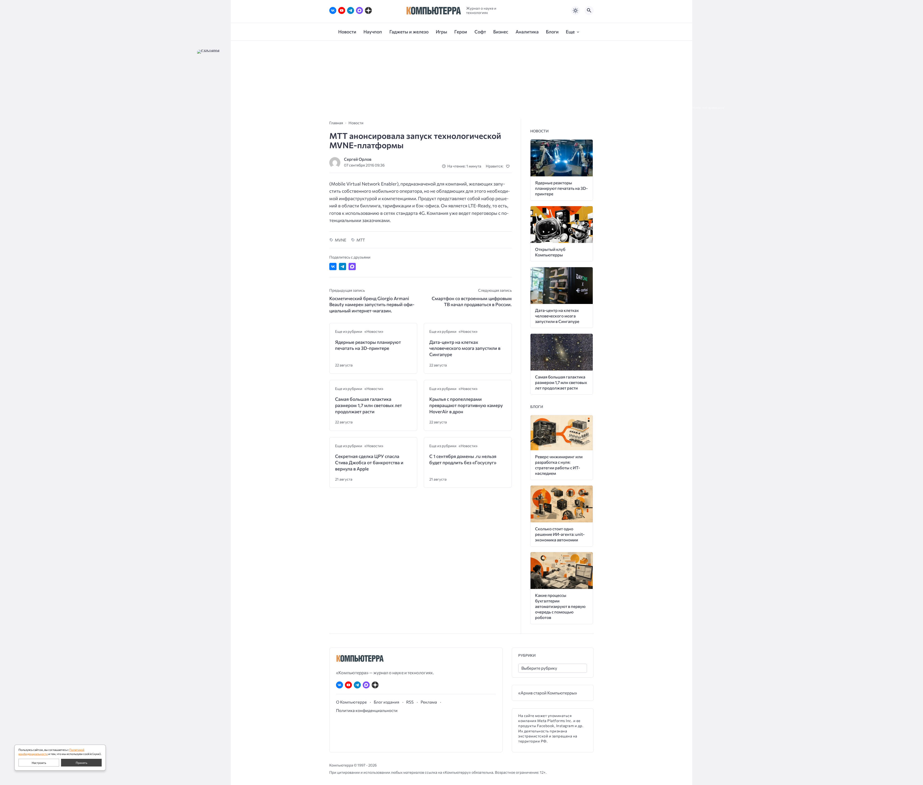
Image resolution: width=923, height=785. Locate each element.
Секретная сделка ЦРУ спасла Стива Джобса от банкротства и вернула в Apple (369, 462)
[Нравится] (509, 166)
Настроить (39, 762)
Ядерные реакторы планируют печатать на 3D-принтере (368, 345)
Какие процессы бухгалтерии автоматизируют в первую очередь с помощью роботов (560, 606)
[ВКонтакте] (332, 10)
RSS (410, 701)
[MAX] (359, 10)
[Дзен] (368, 10)
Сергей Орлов (357, 159)
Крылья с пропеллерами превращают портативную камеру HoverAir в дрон (466, 405)
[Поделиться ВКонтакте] (333, 266)
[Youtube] (341, 10)
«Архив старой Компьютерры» (547, 692)
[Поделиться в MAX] (352, 266)
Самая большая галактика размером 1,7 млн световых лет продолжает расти (368, 405)
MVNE (340, 239)
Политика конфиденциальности (367, 710)
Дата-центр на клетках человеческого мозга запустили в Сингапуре (464, 348)
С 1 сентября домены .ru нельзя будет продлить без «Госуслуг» (462, 459)
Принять (81, 762)
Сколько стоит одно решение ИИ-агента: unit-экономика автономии (560, 534)
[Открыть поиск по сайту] (589, 10)
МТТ (360, 239)
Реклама (429, 701)
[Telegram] (350, 10)
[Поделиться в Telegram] (342, 266)
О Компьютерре (351, 701)
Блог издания (386, 701)
